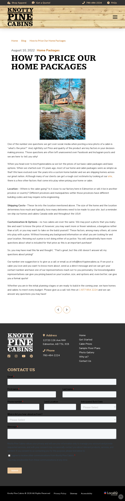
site (109, 176)
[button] (115, 17)
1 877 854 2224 (88, 290)
